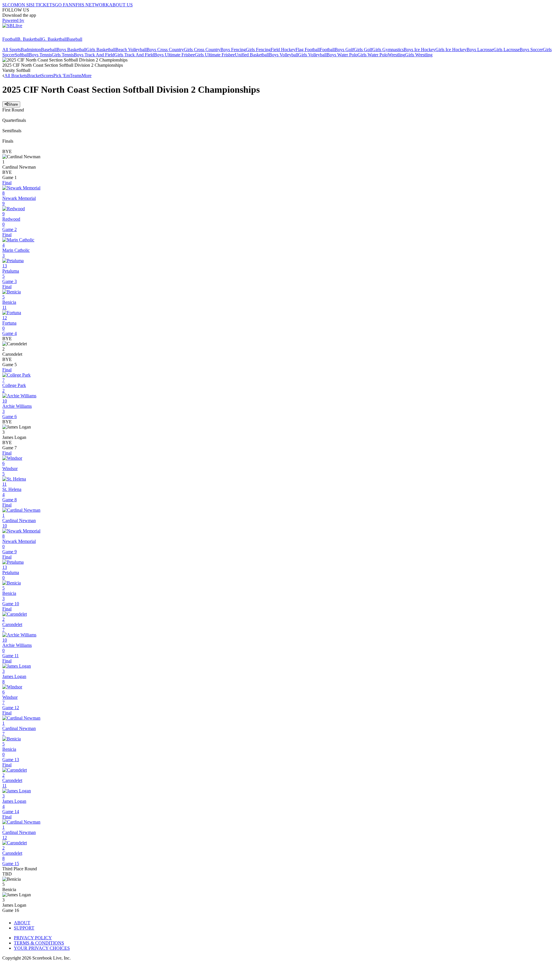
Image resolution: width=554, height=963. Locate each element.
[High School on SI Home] (24, 33)
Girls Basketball (100, 49)
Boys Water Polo (342, 54)
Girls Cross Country (202, 49)
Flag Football (307, 49)
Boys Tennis (40, 54)
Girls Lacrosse (506, 49)
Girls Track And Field (134, 54)
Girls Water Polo (373, 54)
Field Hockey (283, 49)
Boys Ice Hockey (419, 49)
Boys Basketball (71, 49)
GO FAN (63, 4)
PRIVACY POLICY (33, 937)
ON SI (24, 4)
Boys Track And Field (94, 54)
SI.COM (10, 4)
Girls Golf (363, 49)
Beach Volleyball (131, 49)
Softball (22, 54)
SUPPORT (24, 927)
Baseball (74, 39)
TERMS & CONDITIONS (39, 942)
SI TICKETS (42, 4)
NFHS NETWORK (90, 4)
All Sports (11, 49)
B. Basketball (29, 39)
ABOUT (22, 922)
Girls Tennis (63, 54)
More (86, 75)
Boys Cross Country (165, 49)
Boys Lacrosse (480, 49)
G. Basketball (54, 39)
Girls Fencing (258, 49)
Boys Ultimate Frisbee (174, 54)
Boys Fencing (233, 49)
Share (13, 104)
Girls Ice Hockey (451, 49)
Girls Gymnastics (388, 49)
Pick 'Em (61, 75)
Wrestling (396, 54)
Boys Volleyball (283, 54)
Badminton (31, 49)
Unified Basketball (252, 54)
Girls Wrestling (419, 54)
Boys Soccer (531, 49)
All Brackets (15, 75)
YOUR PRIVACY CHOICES (42, 948)
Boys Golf (344, 49)
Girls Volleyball (312, 54)
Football (9, 39)
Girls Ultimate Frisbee (215, 54)
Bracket (34, 75)
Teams (76, 75)
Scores (47, 75)
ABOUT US (121, 4)
